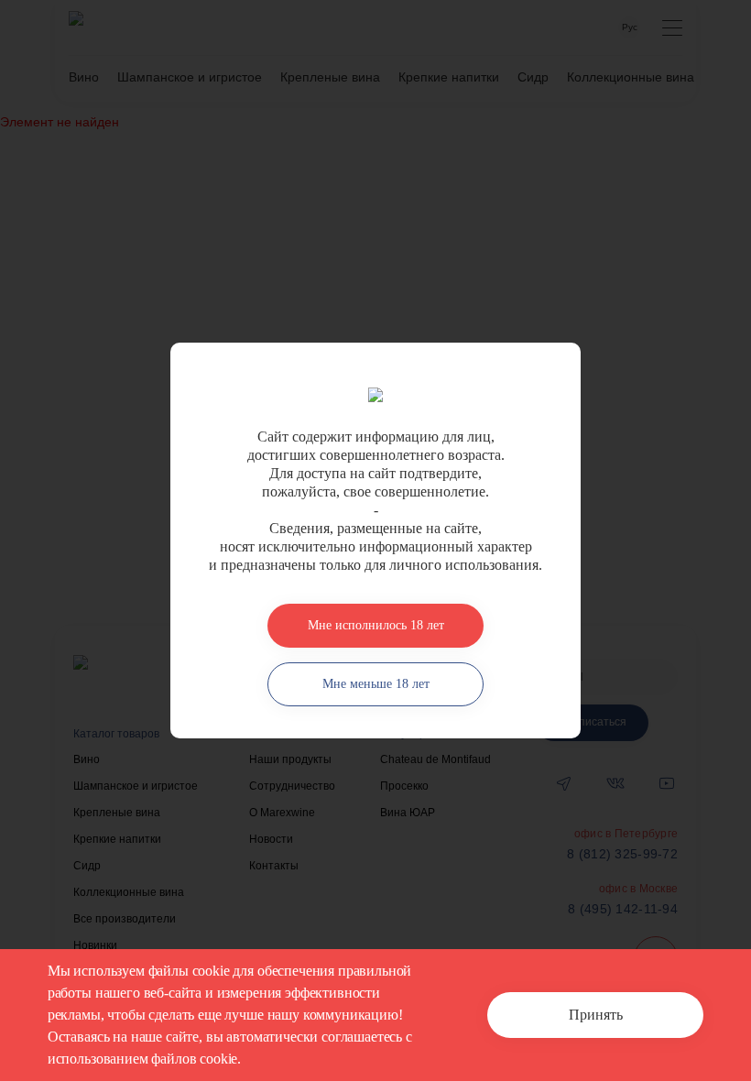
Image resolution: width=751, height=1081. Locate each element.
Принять (596, 1014)
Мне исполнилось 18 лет (376, 625)
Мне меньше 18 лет (376, 684)
